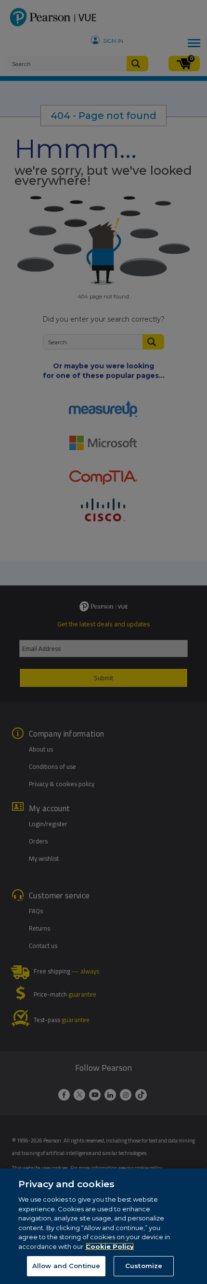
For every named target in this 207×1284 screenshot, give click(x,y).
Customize (143, 1266)
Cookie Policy (110, 1246)
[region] (103, 1226)
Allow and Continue (66, 1266)
